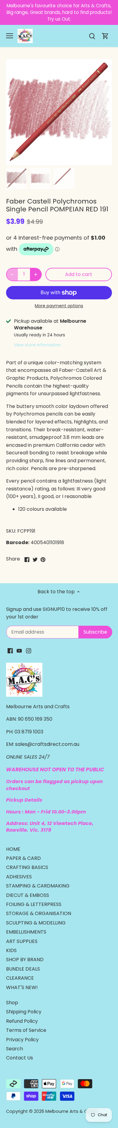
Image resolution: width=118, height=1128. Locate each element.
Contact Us (19, 1057)
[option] (59, 112)
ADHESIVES (19, 876)
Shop (12, 1002)
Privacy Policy (22, 1039)
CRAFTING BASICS (27, 867)
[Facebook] (10, 650)
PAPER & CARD (23, 858)
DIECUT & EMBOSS (27, 895)
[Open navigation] (9, 35)
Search (14, 1048)
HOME (13, 849)
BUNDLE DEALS (23, 968)
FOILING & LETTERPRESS (33, 904)
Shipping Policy (23, 1011)
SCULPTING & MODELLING (36, 922)
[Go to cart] (105, 36)
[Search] (92, 36)
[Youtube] (19, 650)
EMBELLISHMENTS (26, 931)
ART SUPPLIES (22, 941)
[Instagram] (28, 650)
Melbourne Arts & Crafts (71, 1111)
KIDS (11, 950)
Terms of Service (26, 1030)
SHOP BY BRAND (25, 959)
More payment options (59, 306)
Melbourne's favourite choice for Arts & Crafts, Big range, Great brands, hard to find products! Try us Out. (59, 12)
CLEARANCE (20, 978)
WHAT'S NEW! (22, 987)
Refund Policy (22, 1021)
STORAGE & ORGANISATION (38, 913)
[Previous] (13, 112)
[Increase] (35, 274)
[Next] (104, 112)
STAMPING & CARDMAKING (38, 885)
